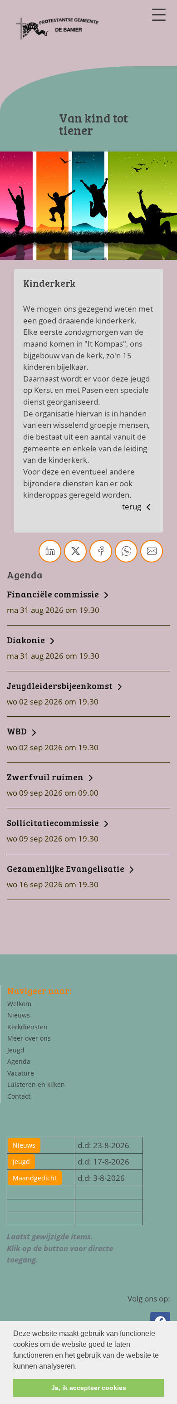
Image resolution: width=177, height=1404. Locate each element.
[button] (80, 1366)
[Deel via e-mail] (151, 551)
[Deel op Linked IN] (50, 551)
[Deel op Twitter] (75, 551)
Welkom (19, 1003)
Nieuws (18, 1015)
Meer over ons (29, 1038)
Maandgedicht (35, 1178)
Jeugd (16, 1050)
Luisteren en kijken (36, 1084)
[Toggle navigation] (159, 15)
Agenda (18, 1061)
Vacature (20, 1073)
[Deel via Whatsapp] (126, 551)
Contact (18, 1096)
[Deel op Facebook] (100, 551)
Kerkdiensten (27, 1026)
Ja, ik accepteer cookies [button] (88, 1387)
